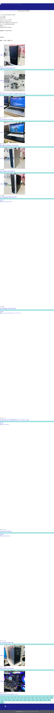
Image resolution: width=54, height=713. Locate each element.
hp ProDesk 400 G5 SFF (8, 308)
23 (29, 700)
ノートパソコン (7, 10)
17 (5, 700)
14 (47, 697)
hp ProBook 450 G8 (6, 119)
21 (21, 700)
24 (33, 700)
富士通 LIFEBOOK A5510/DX (9, 145)
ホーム (1, 10)
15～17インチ (15, 10)
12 (39, 697)
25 (37, 700)
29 (2, 702)
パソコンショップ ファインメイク (7, 0)
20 (17, 700)
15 (51, 697)
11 (36, 697)
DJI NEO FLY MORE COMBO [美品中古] (13, 94)
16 (1, 700)
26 (41, 700)
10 (32, 697)
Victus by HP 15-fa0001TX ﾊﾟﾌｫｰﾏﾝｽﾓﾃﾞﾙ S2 (14, 420)
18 (9, 700)
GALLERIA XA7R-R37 (7, 668)
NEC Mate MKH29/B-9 (7, 171)
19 (13, 700)
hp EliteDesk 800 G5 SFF (8, 197)
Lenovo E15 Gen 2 (6, 531)
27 (45, 700)
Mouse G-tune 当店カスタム (9, 694)
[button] (4, 9)
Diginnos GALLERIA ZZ (7, 68)
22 (25, 700)
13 (43, 697)
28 (49, 700)
